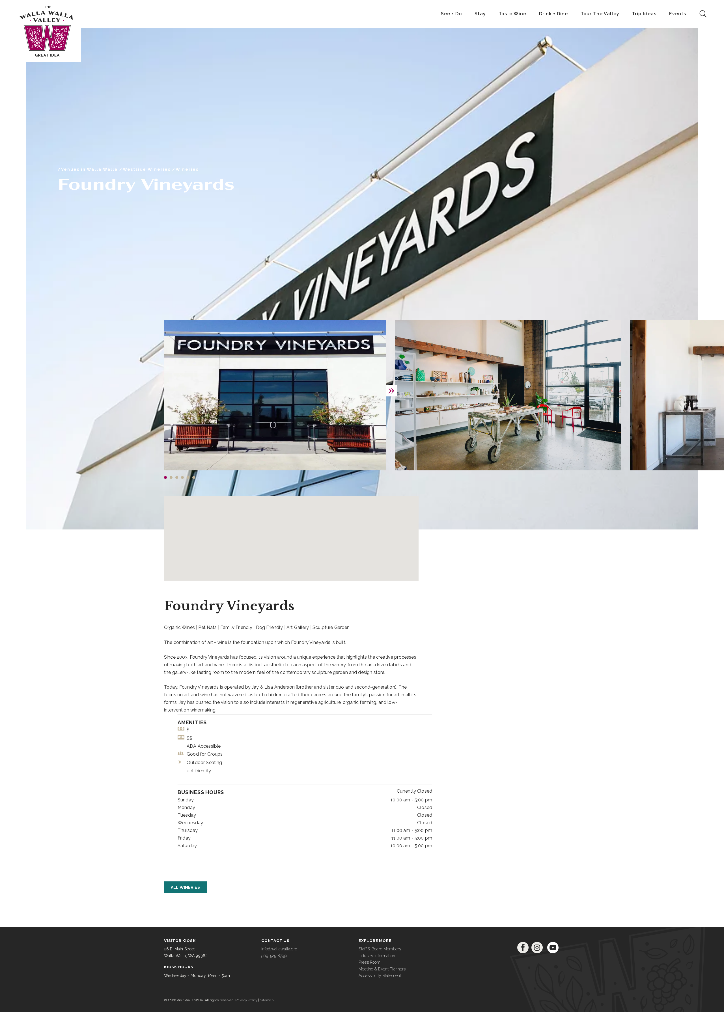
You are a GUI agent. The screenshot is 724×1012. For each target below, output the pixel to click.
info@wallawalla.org (279, 949)
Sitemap (266, 1000)
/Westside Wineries (145, 169)
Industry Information (377, 955)
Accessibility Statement (380, 975)
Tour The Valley (600, 13)
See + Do (451, 13)
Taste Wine (512, 13)
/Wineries (185, 169)
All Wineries (185, 887)
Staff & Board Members (380, 949)
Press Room (370, 962)
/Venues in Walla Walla (88, 169)
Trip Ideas (644, 13)
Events (677, 13)
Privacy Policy (246, 1000)
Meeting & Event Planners (382, 969)
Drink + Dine (553, 13)
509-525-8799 (273, 955)
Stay (480, 13)
